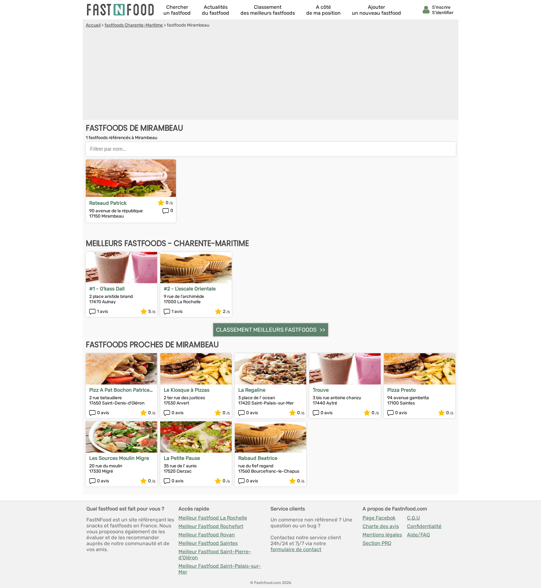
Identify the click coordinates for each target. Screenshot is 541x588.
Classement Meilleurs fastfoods (266, 329)
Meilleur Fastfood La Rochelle (212, 518)
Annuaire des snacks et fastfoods (120, 10)
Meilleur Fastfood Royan (206, 535)
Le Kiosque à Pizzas (186, 390)
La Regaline (251, 390)
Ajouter (376, 10)
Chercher (177, 10)
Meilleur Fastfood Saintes (208, 543)
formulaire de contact (295, 549)
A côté (323, 10)
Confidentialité (424, 526)
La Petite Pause (182, 458)
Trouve (321, 390)
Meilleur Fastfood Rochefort (210, 526)
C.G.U (413, 518)
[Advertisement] (270, 74)
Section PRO (377, 543)
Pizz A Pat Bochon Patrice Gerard (119, 390)
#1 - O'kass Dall (107, 289)
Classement (267, 10)
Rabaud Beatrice (257, 458)
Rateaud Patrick (107, 203)
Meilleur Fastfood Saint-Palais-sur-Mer (219, 569)
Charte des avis (381, 526)
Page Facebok (379, 518)
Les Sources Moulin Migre (119, 458)
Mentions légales (382, 535)
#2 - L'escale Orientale (190, 289)
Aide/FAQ (418, 535)
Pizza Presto (401, 390)
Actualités (215, 10)
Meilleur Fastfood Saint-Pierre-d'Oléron (214, 554)
